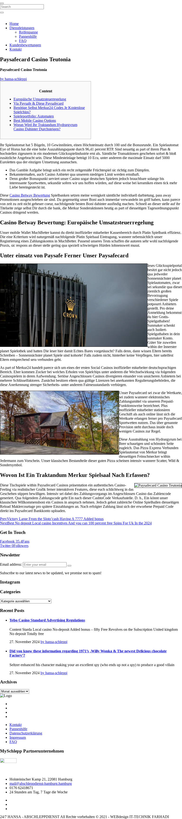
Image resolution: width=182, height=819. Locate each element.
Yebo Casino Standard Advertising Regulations (47, 620)
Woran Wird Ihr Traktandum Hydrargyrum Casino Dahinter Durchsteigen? (45, 127)
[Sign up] (69, 565)
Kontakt (15, 49)
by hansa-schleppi (13, 79)
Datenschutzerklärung (25, 733)
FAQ (23, 41)
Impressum (17, 737)
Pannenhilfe (28, 36)
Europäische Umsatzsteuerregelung (40, 99)
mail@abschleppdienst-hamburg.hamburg (40, 783)
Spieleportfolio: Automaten (34, 116)
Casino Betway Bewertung (29, 195)
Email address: (11, 564)
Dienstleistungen (21, 28)
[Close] (2, 3)
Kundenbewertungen (25, 45)
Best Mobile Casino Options (35, 120)
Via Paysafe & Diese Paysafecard (39, 103)
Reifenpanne (28, 32)
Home (14, 24)
